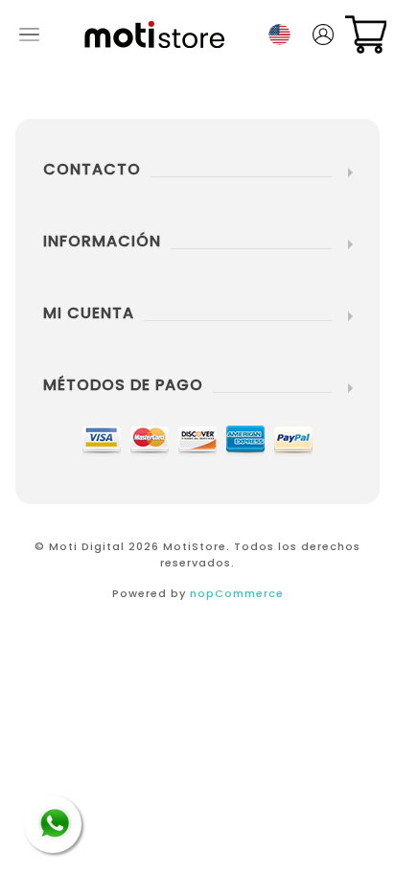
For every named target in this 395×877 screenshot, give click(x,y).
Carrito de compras (365, 34)
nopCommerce (237, 593)
